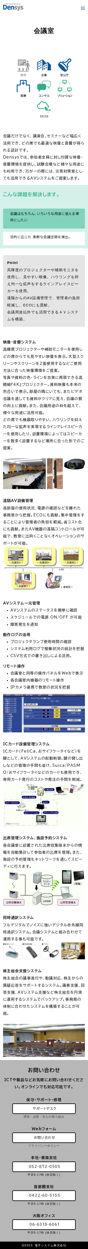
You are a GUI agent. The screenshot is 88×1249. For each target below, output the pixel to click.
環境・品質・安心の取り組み (44, 1116)
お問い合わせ (44, 1137)
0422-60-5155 (44, 1195)
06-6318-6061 (44, 1224)
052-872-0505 (44, 1166)
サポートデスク (44, 1108)
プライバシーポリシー (44, 1145)
